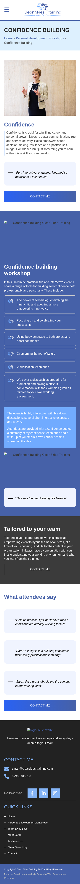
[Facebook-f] (32, 793)
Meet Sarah (15, 834)
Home (8, 38)
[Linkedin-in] (43, 793)
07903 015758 (21, 776)
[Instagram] (55, 793)
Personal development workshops (40, 38)
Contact (12, 853)
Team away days (18, 828)
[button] (6, 10)
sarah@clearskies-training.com (32, 768)
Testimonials (15, 840)
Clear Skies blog (17, 847)
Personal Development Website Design (24, 874)
